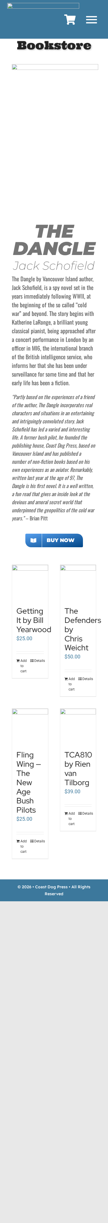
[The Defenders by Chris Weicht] (78, 583)
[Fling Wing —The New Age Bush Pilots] (30, 726)
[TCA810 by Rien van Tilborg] (78, 726)
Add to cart (23, 666)
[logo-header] (43, 5)
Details (38, 661)
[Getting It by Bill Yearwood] (30, 583)
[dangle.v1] (55, 67)
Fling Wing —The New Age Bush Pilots (28, 782)
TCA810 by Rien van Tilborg (78, 768)
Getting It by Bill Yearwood (33, 620)
